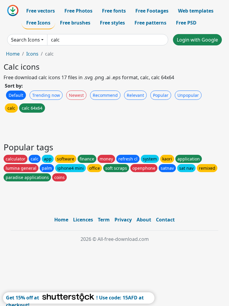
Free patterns (150, 22)
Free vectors (40, 10)
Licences (83, 219)
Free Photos (78, 10)
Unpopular (188, 95)
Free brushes (75, 22)
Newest (76, 95)
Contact (165, 219)
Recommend (105, 95)
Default (16, 95)
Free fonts (114, 10)
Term (104, 219)
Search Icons (25, 39)
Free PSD (186, 22)
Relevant (135, 95)
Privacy (123, 219)
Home (13, 54)
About (144, 219)
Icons (32, 54)
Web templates (195, 10)
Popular (160, 95)
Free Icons (38, 22)
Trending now (46, 95)
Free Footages (151, 10)
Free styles (112, 22)
